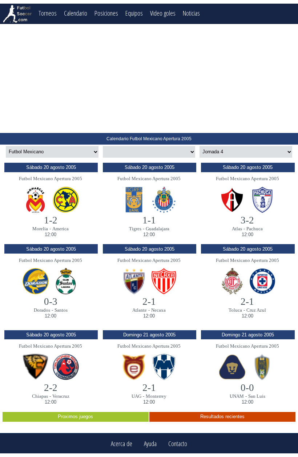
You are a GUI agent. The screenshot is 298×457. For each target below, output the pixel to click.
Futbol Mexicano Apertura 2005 (50, 178)
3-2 (247, 220)
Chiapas (40, 396)
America (60, 228)
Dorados (42, 310)
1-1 (149, 220)
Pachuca (254, 228)
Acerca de (121, 443)
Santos (61, 310)
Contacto (177, 443)
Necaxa (158, 310)
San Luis (256, 396)
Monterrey (156, 396)
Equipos (134, 12)
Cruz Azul (256, 310)
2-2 (50, 387)
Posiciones (106, 12)
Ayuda (150, 443)
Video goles (163, 12)
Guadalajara (157, 228)
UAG (136, 396)
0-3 (50, 301)
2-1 (149, 301)
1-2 (50, 220)
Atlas (237, 228)
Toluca (235, 310)
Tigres (135, 228)
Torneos (48, 12)
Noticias (191, 12)
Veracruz (60, 396)
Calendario (75, 12)
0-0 (247, 387)
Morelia (40, 228)
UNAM (237, 396)
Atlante (139, 310)
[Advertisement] (149, 78)
